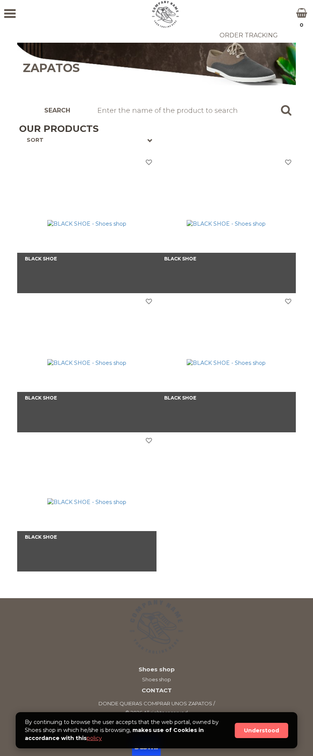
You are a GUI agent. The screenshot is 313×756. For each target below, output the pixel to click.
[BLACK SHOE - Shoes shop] (86, 223)
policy (94, 738)
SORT (35, 139)
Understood (261, 730)
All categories (28, 35)
